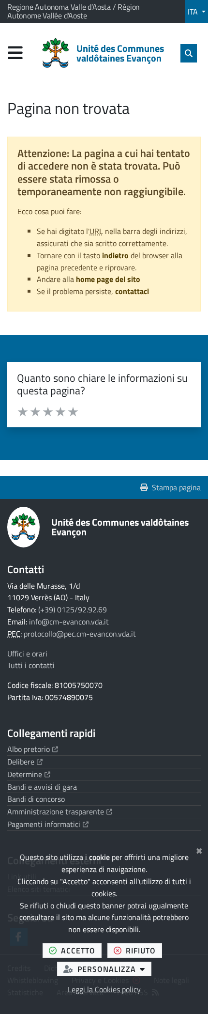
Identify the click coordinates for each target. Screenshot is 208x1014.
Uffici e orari (27, 653)
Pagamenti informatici (48, 824)
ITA (194, 11)
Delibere (25, 761)
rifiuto (144, 950)
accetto (81, 950)
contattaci (132, 291)
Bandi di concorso (36, 799)
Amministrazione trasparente (59, 811)
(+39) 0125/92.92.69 (72, 609)
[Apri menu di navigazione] (15, 53)
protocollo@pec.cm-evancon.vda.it (80, 634)
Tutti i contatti (31, 665)
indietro (115, 255)
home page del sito (108, 279)
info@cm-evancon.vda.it (69, 621)
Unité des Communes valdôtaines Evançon (120, 527)
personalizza (114, 969)
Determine (28, 774)
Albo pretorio (32, 749)
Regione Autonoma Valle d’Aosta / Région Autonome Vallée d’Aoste (73, 11)
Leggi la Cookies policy (104, 989)
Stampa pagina (176, 487)
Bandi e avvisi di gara (42, 787)
